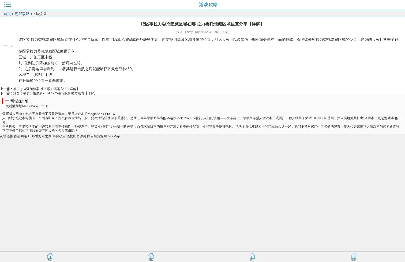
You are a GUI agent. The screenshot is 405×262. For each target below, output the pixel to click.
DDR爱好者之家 (40, 136)
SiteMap (114, 136)
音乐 (252, 260)
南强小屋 (59, 136)
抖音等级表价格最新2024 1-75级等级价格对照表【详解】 (55, 93)
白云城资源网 (97, 136)
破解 (151, 260)
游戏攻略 (22, 14)
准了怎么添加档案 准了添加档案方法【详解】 (46, 89)
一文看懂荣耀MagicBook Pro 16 (25, 106)
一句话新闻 (16, 100)
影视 (353, 260)
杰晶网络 (20, 136)
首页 (7, 14)
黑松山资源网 (76, 136)
